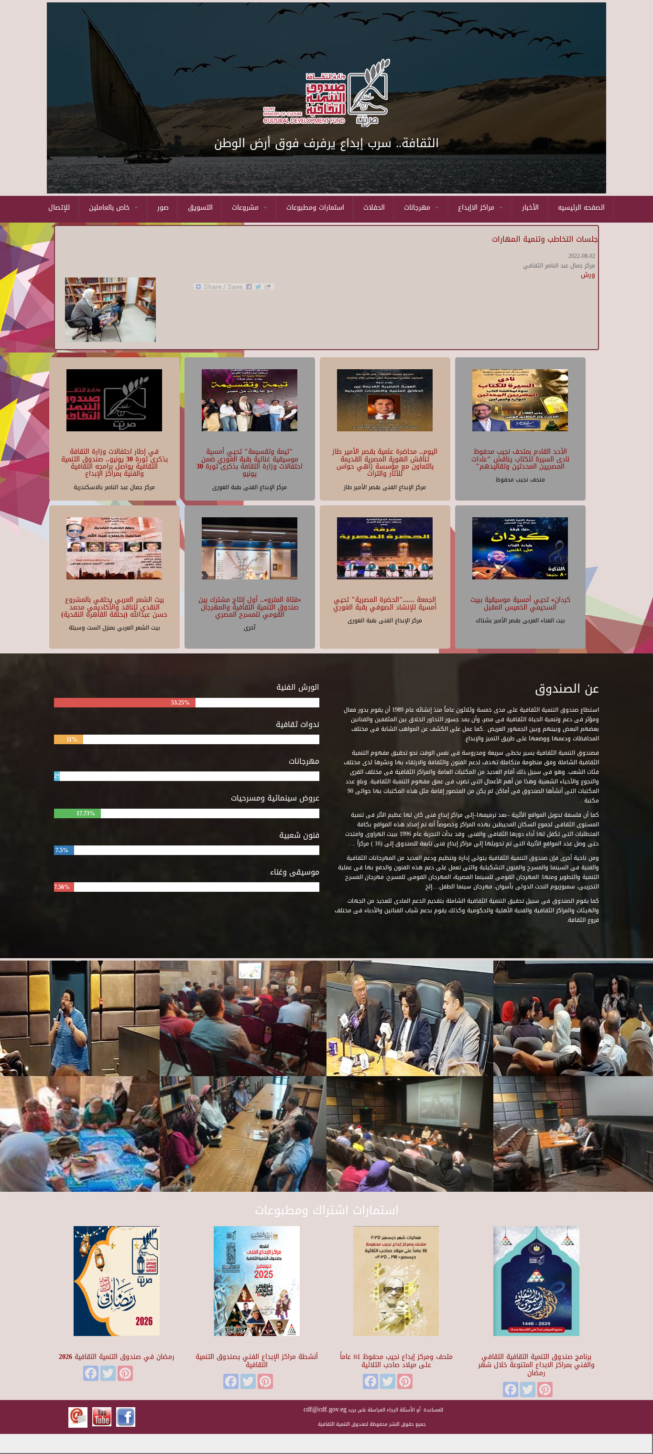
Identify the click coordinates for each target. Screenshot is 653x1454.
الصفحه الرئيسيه (581, 207)
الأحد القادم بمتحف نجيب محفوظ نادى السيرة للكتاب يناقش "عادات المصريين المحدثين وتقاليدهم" (520, 459)
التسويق (200, 207)
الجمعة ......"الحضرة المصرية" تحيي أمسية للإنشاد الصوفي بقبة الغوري (384, 603)
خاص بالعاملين (110, 207)
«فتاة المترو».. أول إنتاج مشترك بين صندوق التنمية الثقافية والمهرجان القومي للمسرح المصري (249, 607)
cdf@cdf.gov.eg (325, 1409)
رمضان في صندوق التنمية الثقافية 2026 (116, 1356)
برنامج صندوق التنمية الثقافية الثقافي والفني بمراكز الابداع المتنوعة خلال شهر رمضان (536, 1364)
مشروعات (246, 207)
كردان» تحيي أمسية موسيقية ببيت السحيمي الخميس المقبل (520, 603)
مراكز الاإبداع (477, 207)
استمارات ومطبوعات (315, 207)
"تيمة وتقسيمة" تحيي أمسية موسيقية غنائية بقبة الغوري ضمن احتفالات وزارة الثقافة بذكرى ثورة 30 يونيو (249, 462)
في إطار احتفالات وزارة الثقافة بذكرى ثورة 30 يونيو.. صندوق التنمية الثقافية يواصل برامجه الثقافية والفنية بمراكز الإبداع (114, 462)
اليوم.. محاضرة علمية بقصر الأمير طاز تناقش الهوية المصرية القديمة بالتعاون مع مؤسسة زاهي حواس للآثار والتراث (384, 462)
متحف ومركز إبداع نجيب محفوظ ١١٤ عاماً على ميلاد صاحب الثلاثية (396, 1360)
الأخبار (530, 207)
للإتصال (59, 207)
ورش (588, 274)
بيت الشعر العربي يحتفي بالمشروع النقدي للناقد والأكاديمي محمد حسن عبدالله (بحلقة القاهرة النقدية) (114, 607)
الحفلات (374, 207)
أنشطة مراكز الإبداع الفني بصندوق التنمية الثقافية (257, 1360)
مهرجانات (418, 207)
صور (163, 207)
